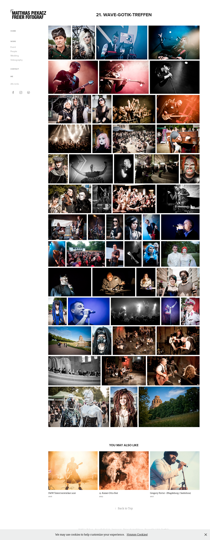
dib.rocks (14, 83)
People (13, 51)
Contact (14, 69)
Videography (16, 59)
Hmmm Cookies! (137, 534)
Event (13, 47)
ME (11, 76)
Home (13, 31)
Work (13, 41)
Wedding (14, 55)
